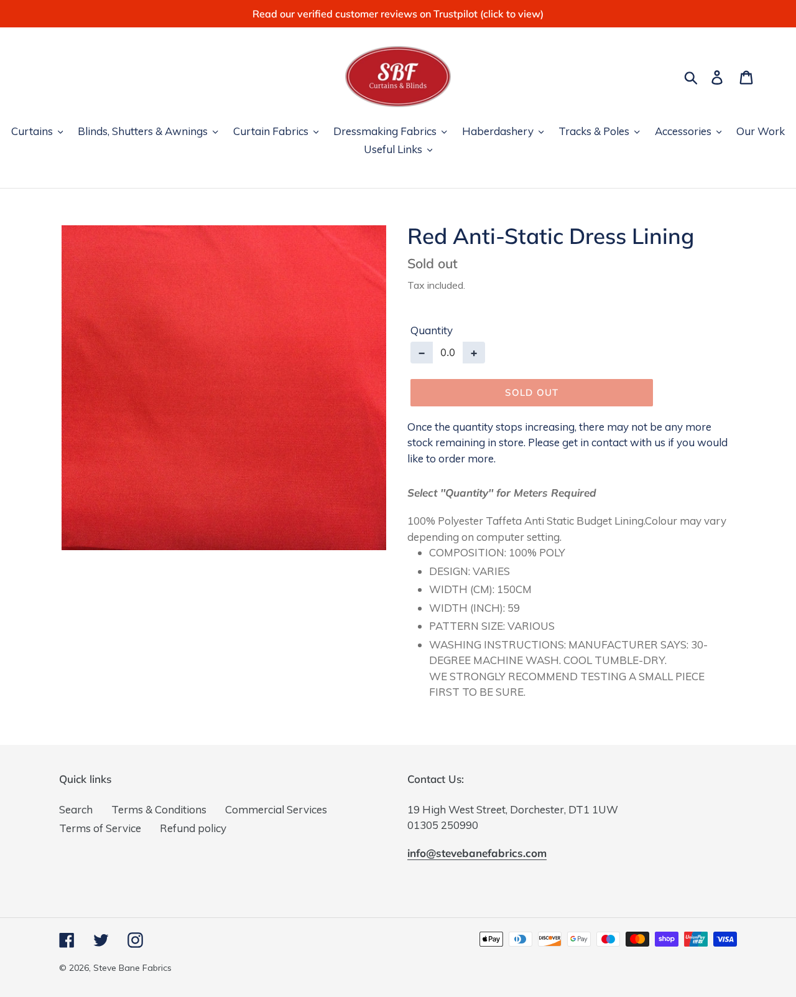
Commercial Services (276, 809)
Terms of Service (100, 828)
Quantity (431, 330)
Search (76, 809)
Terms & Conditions (158, 809)
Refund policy (193, 828)
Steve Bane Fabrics (132, 967)
